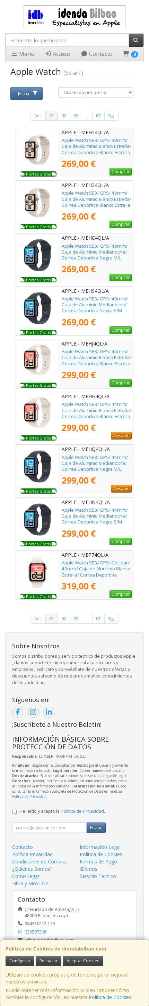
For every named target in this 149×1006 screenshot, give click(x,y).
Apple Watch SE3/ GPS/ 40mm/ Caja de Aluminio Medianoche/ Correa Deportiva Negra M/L (95, 252)
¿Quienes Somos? (32, 869)
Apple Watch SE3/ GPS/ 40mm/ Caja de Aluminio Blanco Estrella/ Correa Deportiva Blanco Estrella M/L (96, 149)
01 (51, 116)
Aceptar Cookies (83, 961)
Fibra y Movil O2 (30, 883)
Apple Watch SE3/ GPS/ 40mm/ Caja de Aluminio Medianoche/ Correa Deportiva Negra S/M (95, 305)
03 (75, 116)
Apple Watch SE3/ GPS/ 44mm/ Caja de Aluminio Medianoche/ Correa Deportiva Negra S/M (95, 516)
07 (98, 116)
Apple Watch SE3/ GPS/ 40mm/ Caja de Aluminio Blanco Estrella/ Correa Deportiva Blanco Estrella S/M (96, 202)
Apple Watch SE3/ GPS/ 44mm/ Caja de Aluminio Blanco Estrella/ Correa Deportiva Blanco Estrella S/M (96, 413)
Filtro (23, 93)
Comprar (121, 171)
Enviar (96, 827)
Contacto (100, 54)
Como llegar (26, 876)
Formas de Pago (98, 861)
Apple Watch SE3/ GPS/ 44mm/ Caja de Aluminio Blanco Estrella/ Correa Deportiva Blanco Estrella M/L (96, 360)
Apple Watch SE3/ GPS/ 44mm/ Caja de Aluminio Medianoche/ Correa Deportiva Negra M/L (95, 463)
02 (63, 116)
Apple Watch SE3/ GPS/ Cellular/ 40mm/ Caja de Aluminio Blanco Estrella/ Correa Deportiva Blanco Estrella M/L (96, 572)
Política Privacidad (32, 854)
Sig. (111, 116)
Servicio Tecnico (98, 876)
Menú (26, 54)
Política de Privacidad (29, 796)
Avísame (121, 435)
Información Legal (100, 847)
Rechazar (49, 961)
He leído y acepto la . (62, 811)
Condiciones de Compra (39, 861)
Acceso (60, 54)
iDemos (88, 869)
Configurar (19, 961)
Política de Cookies (110, 997)
